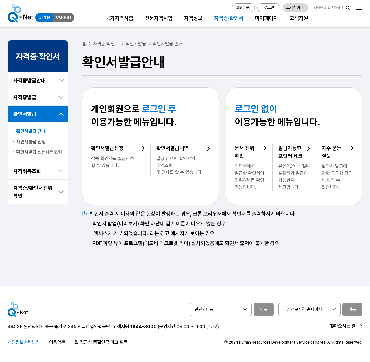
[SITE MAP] (359, 8)
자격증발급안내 (29, 80)
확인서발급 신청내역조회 (39, 152)
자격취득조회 (27, 171)
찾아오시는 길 (343, 326)
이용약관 (57, 342)
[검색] (348, 8)
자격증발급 (24, 97)
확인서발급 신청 (31, 141)
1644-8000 (143, 326)
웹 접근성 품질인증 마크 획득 (101, 342)
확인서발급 (24, 114)
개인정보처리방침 (24, 342)
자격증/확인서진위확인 (32, 192)
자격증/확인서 (106, 44)
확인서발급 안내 (31, 131)
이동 (263, 309)
